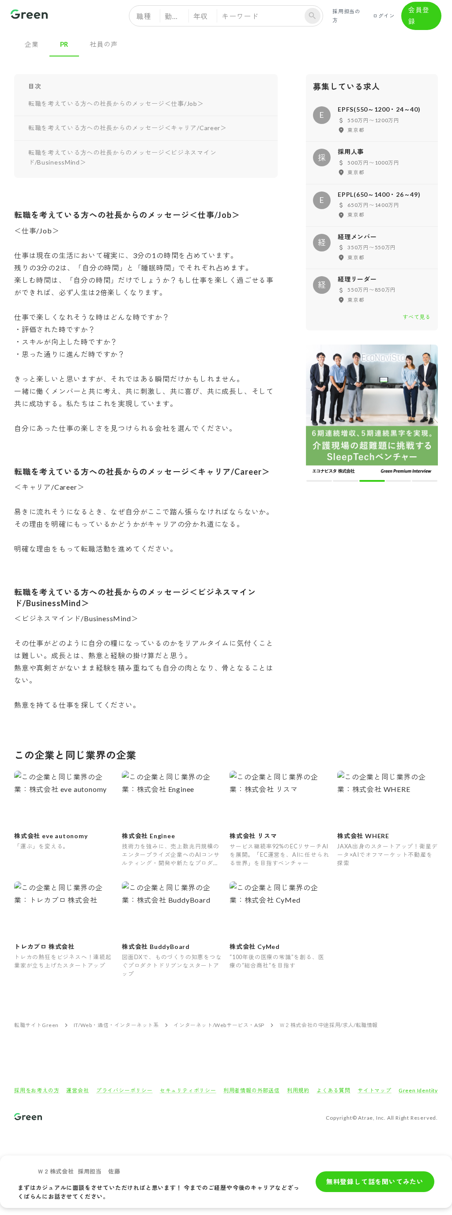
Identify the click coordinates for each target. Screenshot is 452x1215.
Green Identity (418, 1090)
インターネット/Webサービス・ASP (218, 1025)
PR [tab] (64, 44)
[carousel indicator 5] (424, 481)
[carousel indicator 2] (345, 481)
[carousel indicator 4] (398, 481)
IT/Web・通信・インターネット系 (116, 1025)
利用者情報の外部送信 (251, 1090)
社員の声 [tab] (103, 44)
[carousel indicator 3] (372, 481)
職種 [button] (143, 16)
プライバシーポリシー (124, 1090)
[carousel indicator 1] (319, 481)
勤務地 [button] (176, 16)
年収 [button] (200, 16)
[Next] (425, 413)
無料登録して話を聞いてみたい (375, 1181)
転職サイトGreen (36, 1025)
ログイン (384, 16)
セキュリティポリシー (188, 1090)
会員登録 (418, 15)
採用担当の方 (346, 15)
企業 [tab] (32, 44)
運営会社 (77, 1090)
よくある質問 (333, 1090)
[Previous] (318, 413)
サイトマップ (375, 1090)
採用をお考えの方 (36, 1090)
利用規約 (298, 1090)
